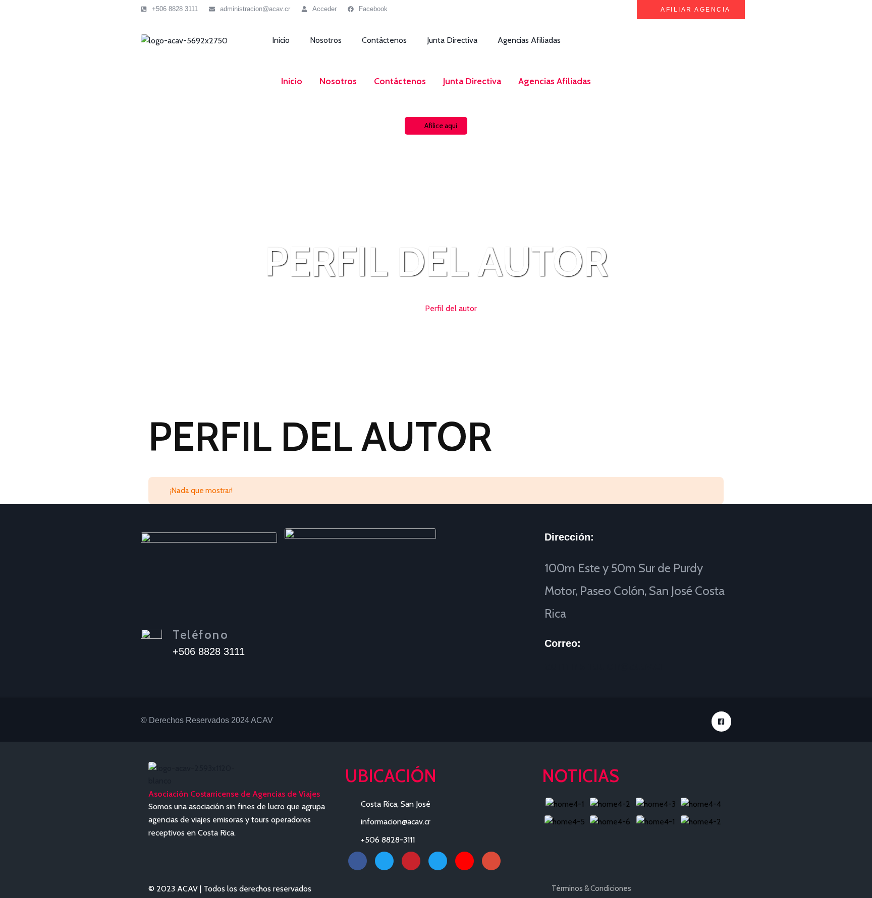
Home (405, 308)
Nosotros (326, 40)
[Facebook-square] (721, 721)
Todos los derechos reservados (257, 888)
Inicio (281, 40)
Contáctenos (384, 40)
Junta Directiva (452, 40)
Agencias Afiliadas (529, 40)
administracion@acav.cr (603, 665)
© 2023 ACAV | (175, 888)
